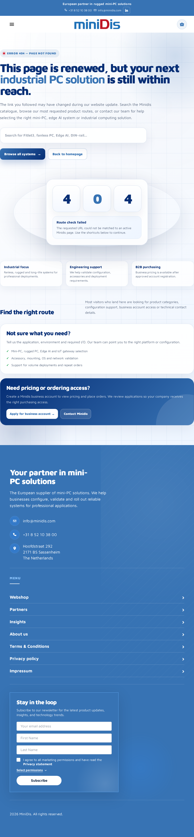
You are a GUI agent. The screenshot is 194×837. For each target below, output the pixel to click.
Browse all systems (22, 154)
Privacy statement (37, 764)
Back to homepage (68, 154)
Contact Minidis (76, 414)
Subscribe (39, 780)
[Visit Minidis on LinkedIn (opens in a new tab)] (126, 10)
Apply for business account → (32, 414)
